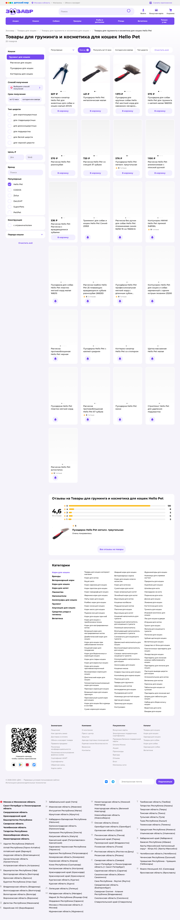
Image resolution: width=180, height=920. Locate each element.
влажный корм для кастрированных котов (94, 632)
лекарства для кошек (154, 654)
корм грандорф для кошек (96, 592)
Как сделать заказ (59, 733)
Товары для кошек (26, 30)
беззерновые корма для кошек (95, 673)
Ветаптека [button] (57, 618)
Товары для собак (151, 740)
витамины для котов (153, 680)
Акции (115, 748)
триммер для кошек (123, 703)
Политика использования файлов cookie (62, 753)
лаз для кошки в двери (154, 618)
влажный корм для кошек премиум (96, 693)
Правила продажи (59, 743)
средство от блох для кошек (157, 645)
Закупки (85, 737)
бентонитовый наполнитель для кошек (127, 649)
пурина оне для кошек (94, 613)
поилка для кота (121, 679)
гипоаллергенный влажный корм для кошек (96, 684)
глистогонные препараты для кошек (157, 650)
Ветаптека (148, 750)
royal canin (89, 581)
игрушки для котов (153, 622)
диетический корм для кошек (94, 678)
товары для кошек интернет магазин (97, 573)
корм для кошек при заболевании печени (93, 643)
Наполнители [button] (59, 596)
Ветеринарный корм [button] (63, 580)
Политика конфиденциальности (61, 748)
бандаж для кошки (152, 711)
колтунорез (119, 707)
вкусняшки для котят (123, 613)
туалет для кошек (152, 625)
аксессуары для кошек (124, 665)
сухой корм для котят (124, 588)
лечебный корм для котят (126, 595)
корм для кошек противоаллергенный (94, 667)
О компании (87, 730)
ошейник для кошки (153, 585)
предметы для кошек (154, 581)
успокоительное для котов (156, 677)
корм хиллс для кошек (94, 609)
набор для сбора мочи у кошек (155, 703)
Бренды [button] (56, 576)
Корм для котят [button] (60, 588)
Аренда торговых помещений (95, 740)
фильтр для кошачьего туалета (154, 630)
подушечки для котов (124, 606)
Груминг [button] (56, 604)
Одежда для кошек (152, 737)
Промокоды (118, 751)
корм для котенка (122, 585)
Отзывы (116, 758)
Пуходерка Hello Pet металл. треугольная (97, 530)
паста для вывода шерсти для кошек (155, 672)
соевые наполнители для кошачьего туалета (125, 654)
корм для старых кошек (95, 659)
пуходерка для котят (123, 693)
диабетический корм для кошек (95, 638)
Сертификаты (57, 761)
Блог (115, 761)
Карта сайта (56, 768)
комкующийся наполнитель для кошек (127, 660)
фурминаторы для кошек (155, 572)
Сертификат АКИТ (59, 758)
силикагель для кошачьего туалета (126, 638)
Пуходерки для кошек (21, 68)
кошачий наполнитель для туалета (126, 617)
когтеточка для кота (153, 606)
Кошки (11, 51)
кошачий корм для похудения (92, 649)
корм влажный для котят (125, 592)
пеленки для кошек (153, 635)
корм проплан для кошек (95, 588)
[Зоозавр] (30, 11)
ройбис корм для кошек (95, 602)
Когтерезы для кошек (21, 74)
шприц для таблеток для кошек (155, 697)
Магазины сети (119, 765)
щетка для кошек (122, 700)
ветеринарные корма (124, 576)
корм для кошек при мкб (95, 616)
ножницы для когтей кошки (126, 696)
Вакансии (86, 747)
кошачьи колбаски (122, 602)
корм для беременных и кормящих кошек (95, 654)
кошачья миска (121, 668)
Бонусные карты (120, 730)
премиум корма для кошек (96, 689)
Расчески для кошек (21, 62)
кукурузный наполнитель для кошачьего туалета (126, 623)
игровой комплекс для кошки (154, 614)
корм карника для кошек (95, 585)
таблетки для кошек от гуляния (154, 688)
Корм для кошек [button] (61, 572)
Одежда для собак (152, 747)
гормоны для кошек (153, 684)
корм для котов (91, 578)
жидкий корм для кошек (125, 572)
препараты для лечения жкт (157, 693)
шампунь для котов (123, 686)
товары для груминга (123, 682)
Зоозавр (10, 30)
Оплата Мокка (119, 745)
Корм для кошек (151, 733)
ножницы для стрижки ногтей (154, 576)
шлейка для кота (152, 588)
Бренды (116, 755)
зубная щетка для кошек (155, 638)
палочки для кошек (123, 609)
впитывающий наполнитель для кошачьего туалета (127, 632)
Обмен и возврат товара (62, 740)
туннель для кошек (153, 609)
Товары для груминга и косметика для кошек (65, 30)
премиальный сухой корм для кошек (96, 699)
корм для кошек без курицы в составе (97, 704)
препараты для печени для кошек (156, 667)
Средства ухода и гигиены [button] (61, 613)
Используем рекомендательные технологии (26, 783)
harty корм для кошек (94, 599)
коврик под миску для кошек (127, 672)
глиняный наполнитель (124, 628)
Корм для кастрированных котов (96, 626)
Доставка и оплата (59, 737)
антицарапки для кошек (125, 689)
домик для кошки (152, 599)
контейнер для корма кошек (127, 675)
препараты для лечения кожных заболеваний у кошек (155, 660)
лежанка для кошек (153, 602)
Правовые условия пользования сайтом (41, 780)
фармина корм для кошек (96, 595)
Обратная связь (58, 765)
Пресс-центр (88, 733)
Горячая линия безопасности (95, 743)
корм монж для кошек (94, 606)
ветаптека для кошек (154, 642)
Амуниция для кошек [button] (63, 607)
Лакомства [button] (57, 592)
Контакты (86, 750)
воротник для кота (152, 708)
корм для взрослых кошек (96, 663)
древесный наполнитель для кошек (127, 643)
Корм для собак (151, 743)
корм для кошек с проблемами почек (93, 621)
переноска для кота (153, 595)
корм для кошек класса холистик (125, 580)
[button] (63, 50)
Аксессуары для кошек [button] (64, 600)
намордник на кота (153, 592)
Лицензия (55, 730)
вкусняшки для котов (123, 599)
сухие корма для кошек (95, 709)
